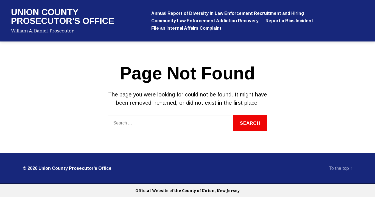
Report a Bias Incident (289, 20)
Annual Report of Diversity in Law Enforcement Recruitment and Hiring (227, 13)
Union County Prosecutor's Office (62, 16)
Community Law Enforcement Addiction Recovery (205, 20)
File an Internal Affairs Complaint (186, 28)
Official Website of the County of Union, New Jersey (187, 190)
